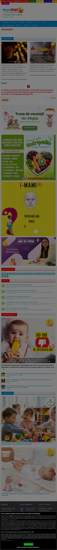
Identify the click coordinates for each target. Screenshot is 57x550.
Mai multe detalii (13, 519)
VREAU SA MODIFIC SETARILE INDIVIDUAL (28, 547)
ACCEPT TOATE (28, 544)
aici (25, 525)
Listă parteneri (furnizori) (7, 540)
